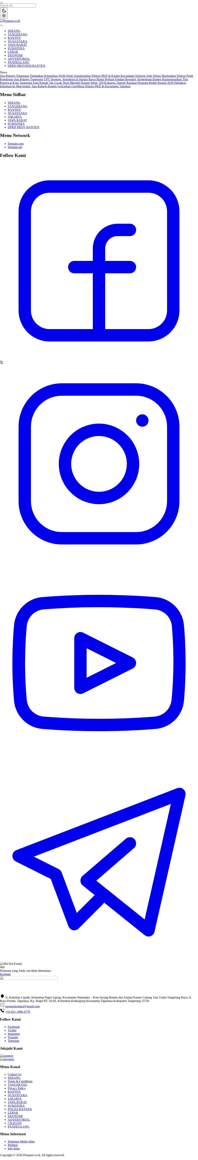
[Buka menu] (1, 25)
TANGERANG (17, 34)
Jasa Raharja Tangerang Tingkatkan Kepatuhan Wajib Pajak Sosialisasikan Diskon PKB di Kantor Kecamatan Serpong (73, 75)
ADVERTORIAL (19, 58)
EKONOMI (15, 55)
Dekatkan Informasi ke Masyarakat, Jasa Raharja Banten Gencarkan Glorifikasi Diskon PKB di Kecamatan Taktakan (93, 84)
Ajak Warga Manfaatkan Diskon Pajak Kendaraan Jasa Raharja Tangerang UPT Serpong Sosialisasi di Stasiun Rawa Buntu (96, 77)
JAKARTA (15, 116)
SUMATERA (16, 48)
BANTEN (14, 38)
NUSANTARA (17, 41)
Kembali (5, 974)
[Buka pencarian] (1, 2)
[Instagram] (99, 562)
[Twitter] (1, 363)
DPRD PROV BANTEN (23, 127)
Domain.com (16, 143)
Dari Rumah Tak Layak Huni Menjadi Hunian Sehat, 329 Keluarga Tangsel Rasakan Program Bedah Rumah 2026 (103, 82)
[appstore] (6, 1055)
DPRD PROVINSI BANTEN (26, 65)
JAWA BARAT (17, 44)
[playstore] (7, 1059)
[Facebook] (99, 359)
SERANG (14, 31)
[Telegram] (99, 960)
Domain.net (15, 147)
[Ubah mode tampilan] (4, 13)
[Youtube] (99, 761)
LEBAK (13, 51)
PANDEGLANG (18, 62)
